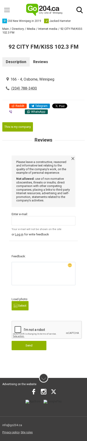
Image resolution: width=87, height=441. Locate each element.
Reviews (40, 62)
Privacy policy (11, 432)
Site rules (27, 432)
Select (21, 305)
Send (29, 345)
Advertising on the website (19, 384)
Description (16, 62)
